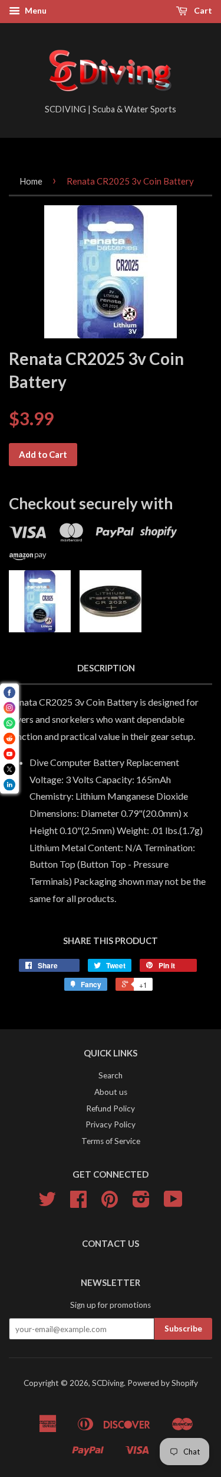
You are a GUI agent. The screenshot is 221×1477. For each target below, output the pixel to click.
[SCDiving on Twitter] (47, 1203)
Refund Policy (110, 1108)
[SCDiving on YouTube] (173, 1203)
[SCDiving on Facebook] (78, 1203)
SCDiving (108, 1383)
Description (106, 667)
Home (30, 181)
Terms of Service (110, 1141)
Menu (35, 10)
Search (110, 1075)
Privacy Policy (110, 1124)
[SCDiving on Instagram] (141, 1203)
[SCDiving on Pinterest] (109, 1203)
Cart (202, 10)
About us (110, 1092)
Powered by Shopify (162, 1383)
